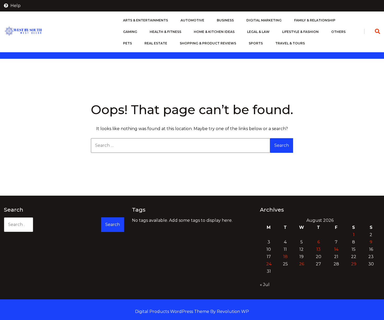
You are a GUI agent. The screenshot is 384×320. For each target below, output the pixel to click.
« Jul (265, 284)
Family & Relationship (314, 20)
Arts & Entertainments (145, 20)
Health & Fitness (165, 32)
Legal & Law (258, 32)
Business (225, 20)
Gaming (130, 32)
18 (285, 256)
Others (338, 32)
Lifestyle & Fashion (300, 32)
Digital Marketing (264, 20)
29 (353, 263)
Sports (256, 43)
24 (268, 263)
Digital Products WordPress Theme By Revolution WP (192, 311)
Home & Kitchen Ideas (214, 32)
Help (15, 5)
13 (318, 249)
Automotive (192, 20)
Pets (127, 43)
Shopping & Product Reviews (208, 43)
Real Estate (155, 43)
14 (336, 249)
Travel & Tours (290, 43)
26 (301, 263)
